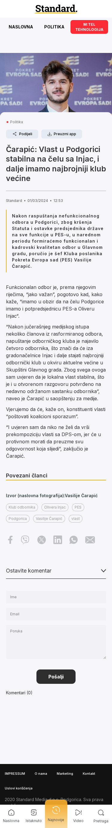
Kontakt (89, 773)
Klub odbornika (22, 507)
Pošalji (56, 677)
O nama (41, 773)
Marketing (65, 773)
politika (16, 122)
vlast (75, 518)
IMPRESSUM (15, 773)
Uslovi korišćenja (19, 788)
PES (78, 507)
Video (78, 820)
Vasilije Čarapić (49, 518)
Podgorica (18, 518)
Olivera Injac (55, 507)
